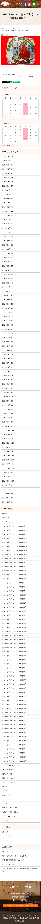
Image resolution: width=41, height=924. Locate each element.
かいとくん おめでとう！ (11, 864)
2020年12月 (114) (8, 443)
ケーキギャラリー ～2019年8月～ (15, 530)
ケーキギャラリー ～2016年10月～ (16, 668)
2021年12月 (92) (7, 392)
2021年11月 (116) (8, 397)
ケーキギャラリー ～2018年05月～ (16, 591)
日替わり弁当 (7, 774)
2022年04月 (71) (7, 375)
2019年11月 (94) (7, 498)
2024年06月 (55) (7, 266)
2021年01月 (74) (7, 439)
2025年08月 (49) (7, 207)
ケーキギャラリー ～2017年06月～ (16, 635)
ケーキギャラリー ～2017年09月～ (16, 623)
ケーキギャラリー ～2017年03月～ (16, 648)
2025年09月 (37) (7, 203)
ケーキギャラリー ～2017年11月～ (16, 615)
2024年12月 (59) (7, 241)
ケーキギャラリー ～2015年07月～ (16, 728)
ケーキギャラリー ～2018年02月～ (16, 603)
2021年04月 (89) (7, 426)
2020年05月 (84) (7, 472)
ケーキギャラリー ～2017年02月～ (16, 652)
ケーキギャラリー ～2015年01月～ (16, 753)
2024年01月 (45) (7, 287)
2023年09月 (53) (7, 304)
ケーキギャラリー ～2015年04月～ (16, 741)
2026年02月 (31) (7, 182)
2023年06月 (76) (7, 317)
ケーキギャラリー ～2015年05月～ (16, 737)
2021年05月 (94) (7, 422)
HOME (3, 28)
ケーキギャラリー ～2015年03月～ (16, 745)
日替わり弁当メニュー (10, 778)
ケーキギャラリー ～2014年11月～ (16, 761)
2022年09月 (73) (7, 354)
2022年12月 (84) (7, 342)
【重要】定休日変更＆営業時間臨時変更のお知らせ (19, 870)
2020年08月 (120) (8, 460)
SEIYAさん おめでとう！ (12, 74)
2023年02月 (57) (7, 333)
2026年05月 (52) (7, 169)
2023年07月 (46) (7, 312)
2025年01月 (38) (7, 236)
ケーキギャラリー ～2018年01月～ (16, 607)
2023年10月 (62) (7, 300)
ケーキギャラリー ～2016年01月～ (16, 704)
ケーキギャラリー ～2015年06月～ (16, 732)
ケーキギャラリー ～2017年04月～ (16, 643)
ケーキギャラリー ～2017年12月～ (16, 611)
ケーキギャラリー (15, 28)
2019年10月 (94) (7, 502)
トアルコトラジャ (8, 782)
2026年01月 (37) (7, 186)
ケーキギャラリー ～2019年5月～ (15, 542)
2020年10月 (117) (8, 451)
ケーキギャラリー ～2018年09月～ (16, 575)
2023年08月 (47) (7, 308)
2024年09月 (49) (7, 253)
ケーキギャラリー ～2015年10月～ (16, 716)
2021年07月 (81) (7, 413)
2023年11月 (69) (7, 295)
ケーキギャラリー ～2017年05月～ (16, 639)
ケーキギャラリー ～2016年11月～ (16, 664)
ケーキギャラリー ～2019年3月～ (15, 550)
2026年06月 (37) (7, 165)
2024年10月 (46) (7, 249)
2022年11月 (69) (7, 346)
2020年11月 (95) (7, 447)
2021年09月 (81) (7, 405)
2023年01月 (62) (7, 338)
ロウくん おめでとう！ (11, 851)
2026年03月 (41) (7, 177)
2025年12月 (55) (7, 190)
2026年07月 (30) (7, 161)
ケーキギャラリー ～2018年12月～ (16, 562)
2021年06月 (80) (7, 418)
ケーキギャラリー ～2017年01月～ (16, 656)
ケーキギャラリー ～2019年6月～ (15, 538)
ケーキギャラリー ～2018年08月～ (16, 579)
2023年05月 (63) (7, 321)
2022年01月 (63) (7, 388)
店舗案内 (5, 518)
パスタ (4, 791)
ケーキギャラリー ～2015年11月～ (16, 712)
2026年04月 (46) (7, 173)
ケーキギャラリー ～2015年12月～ (16, 708)
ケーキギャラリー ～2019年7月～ (15, 534)
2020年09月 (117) (8, 456)
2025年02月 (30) (7, 232)
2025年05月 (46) (7, 220)
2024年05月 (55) (7, 270)
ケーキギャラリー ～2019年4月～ (15, 546)
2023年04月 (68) (7, 325)
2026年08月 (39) (7, 156)
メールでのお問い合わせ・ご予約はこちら (20, 905)
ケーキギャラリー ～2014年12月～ (16, 757)
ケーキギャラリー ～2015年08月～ (16, 724)
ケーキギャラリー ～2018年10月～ (16, 571)
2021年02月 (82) (7, 435)
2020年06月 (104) (8, 468)
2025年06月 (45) (7, 215)
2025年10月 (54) (7, 199)
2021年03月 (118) (8, 430)
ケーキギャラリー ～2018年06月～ (16, 587)
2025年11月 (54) (7, 194)
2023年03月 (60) (7, 329)
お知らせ (5, 832)
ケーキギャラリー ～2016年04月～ (16, 692)
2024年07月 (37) (7, 262)
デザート (5, 799)
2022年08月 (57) (7, 359)
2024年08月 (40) (7, 257)
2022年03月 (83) (7, 380)
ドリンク (5, 803)
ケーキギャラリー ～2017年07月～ (16, 631)
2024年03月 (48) (7, 279)
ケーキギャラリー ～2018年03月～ (16, 599)
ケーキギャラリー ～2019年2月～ (15, 554)
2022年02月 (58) (7, 384)
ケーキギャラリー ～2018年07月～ (16, 583)
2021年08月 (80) (7, 409)
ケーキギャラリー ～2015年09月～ (16, 720)
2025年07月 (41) (7, 211)
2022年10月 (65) (7, 350)
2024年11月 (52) (7, 245)
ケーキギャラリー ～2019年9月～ (15, 526)
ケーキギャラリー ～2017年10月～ (16, 619)
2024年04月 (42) (7, 274)
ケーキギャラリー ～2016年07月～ (16, 680)
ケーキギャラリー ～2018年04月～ (16, 595)
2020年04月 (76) (7, 477)
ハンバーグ (6, 795)
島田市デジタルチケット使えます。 (15, 856)
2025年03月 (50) (7, 228)
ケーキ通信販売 (7, 770)
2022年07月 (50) (7, 363)
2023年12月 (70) (7, 291)
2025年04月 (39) (7, 224)
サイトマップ (7, 820)
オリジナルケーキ (8, 765)
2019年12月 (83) (7, 494)
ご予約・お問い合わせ (10, 812)
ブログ (4, 840)
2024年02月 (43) (7, 283)
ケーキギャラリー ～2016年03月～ (16, 696)
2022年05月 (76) (7, 371)
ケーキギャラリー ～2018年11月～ (16, 566)
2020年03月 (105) (8, 481)
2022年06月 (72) (7, 367)
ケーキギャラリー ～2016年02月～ (16, 700)
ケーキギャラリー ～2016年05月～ (16, 688)
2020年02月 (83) (7, 485)
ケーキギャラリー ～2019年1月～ (15, 558)
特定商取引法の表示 (9, 808)
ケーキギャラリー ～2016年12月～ (16, 660)
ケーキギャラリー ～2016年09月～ (16, 672)
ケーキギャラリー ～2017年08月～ (16, 627)
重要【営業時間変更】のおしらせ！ (15, 860)
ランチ (4, 786)
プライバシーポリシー (10, 816)
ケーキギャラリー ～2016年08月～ (16, 676)
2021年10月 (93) (7, 401)
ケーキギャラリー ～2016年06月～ (16, 684)
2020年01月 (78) (7, 489)
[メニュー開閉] (38, 4)
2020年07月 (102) (8, 464)
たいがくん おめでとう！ (28, 76)
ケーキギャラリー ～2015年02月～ (16, 749)
